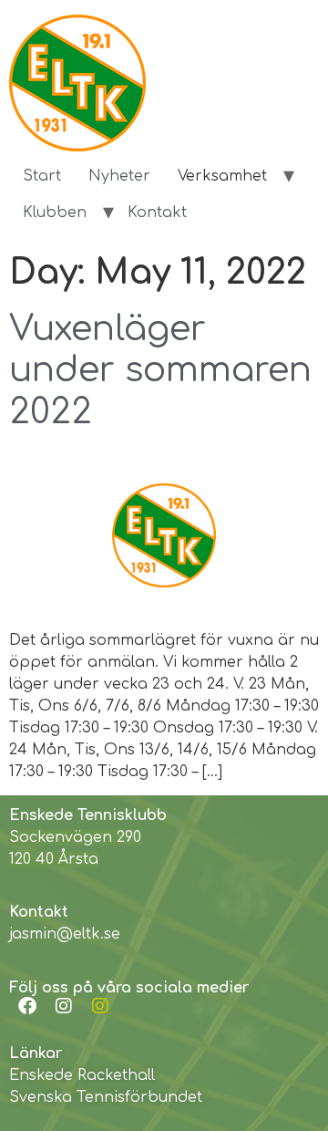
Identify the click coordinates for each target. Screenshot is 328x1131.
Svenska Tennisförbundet (105, 1097)
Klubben (55, 212)
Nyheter (119, 176)
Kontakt (157, 212)
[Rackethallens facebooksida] (27, 1006)
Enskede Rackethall (82, 1075)
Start (42, 176)
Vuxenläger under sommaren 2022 (160, 370)
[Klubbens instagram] (64, 1006)
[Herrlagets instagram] (100, 1006)
